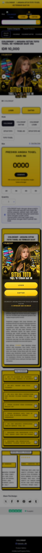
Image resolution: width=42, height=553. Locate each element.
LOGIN (21, 285)
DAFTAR (21, 293)
